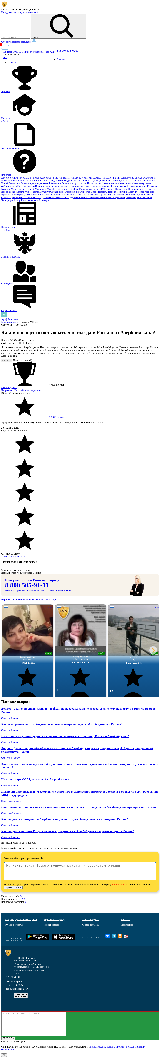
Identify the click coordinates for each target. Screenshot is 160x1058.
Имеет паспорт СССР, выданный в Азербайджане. (35, 779)
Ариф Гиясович (9, 319)
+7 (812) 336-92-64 (14, 985)
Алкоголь (76, 177)
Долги (95, 180)
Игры (84, 183)
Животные (149, 180)
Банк (118, 177)
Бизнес (139, 177)
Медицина (41, 189)
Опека (94, 191)
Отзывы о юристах (14, 925)
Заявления (56, 183)
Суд (42, 197)
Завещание (15, 183)
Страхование (16, 197)
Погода (112, 191)
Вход (5, 47)
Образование (72, 191)
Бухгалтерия (149, 177)
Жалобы (139, 180)
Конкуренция (52, 186)
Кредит (131, 186)
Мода (76, 189)
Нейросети (150, 189)
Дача (79, 180)
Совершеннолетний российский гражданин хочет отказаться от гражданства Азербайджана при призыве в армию (79, 807)
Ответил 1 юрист (10, 718)
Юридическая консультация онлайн (20, 12)
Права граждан (146, 191)
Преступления (9, 194)
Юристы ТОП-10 (12, 51)
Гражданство (69, 180)
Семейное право (97, 194)
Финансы (109, 197)
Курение (6, 189)
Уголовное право (94, 197)
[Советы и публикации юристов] (4, 6)
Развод (46, 194)
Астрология (108, 177)
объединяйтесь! (31, 9)
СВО (80, 194)
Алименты (65, 177)
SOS (5, 57)
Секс (85, 194)
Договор (87, 180)
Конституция (67, 186)
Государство (55, 180)
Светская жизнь (68, 194)
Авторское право (49, 177)
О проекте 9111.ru (90, 925)
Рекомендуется (9, 387)
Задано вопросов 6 (11, 322)
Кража (123, 186)
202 (23, 899)
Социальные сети (143, 194)
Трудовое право (76, 197)
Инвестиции (125, 183)
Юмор (17, 200)
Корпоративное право (87, 186)
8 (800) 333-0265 (68, 50)
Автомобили (8, 177)
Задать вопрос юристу (13, 556)
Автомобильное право (27, 177)
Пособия (133, 191)
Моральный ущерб (89, 189)
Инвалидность (110, 183)
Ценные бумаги (123, 197)
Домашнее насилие (109, 180)
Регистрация (50, 599)
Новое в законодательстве (15, 191)
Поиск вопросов (51, 925)
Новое (48, 51)
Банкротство (128, 177)
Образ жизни (57, 191)
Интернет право (26, 186)
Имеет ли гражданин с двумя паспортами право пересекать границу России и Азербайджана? (65, 736)
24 (21, 896)
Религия (54, 194)
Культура (152, 186)
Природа (22, 194)
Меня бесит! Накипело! (60, 189)
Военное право (9, 180)
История (40, 186)
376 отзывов (57, 417)
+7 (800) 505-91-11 (14, 977)
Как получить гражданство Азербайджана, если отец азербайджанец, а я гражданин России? (64, 819)
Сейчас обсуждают (32, 51)
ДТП (131, 180)
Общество (85, 191)
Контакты (125, 919)
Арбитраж (87, 177)
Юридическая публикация (35, 200)
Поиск (39, 599)
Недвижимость (136, 189)
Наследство (121, 189)
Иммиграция (94, 183)
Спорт (5, 197)
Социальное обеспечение (120, 194)
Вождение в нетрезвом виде (33, 180)
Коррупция (105, 186)
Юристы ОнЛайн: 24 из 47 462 (18, 599)
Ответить (6, 360)
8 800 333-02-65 (120, 884)
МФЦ (103, 189)
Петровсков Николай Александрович (21, 390)
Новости (34, 191)
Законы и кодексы (90, 919)
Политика (122, 191)
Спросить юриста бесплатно (16, 41)
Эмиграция (7, 200)
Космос (115, 186)
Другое (124, 180)
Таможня (49, 197)
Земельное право (71, 183)
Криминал (141, 186)
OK (3, 1055)
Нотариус (44, 191)
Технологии (61, 197)
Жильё (5, 183)
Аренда (97, 177)
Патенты (103, 191)
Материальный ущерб (23, 189)
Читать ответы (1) (22, 360)
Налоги (110, 189)
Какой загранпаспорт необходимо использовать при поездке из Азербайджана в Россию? (62, 724)
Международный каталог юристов (21, 919)
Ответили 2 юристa (11, 801)
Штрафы (137, 197)
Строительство (31, 197)
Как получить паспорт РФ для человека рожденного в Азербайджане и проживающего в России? (67, 831)
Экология (147, 197)
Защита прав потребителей (35, 183)
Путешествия (34, 194)
